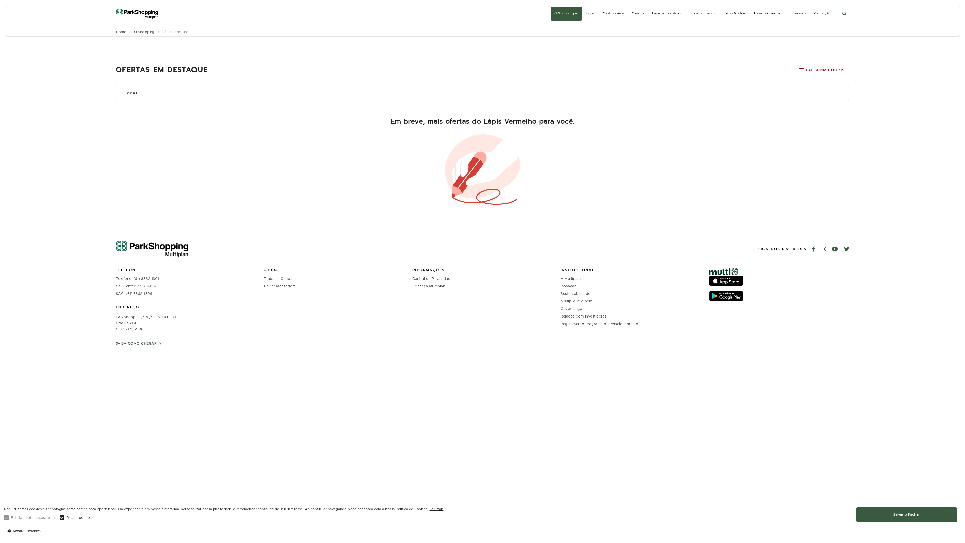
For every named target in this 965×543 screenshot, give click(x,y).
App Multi (734, 13)
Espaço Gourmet (768, 13)
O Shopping (564, 13)
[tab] (131, 93)
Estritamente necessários (33, 518)
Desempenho (78, 518)
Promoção (822, 13)
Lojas (590, 13)
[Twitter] (846, 250)
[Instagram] (824, 250)
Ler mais (437, 509)
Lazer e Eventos (665, 13)
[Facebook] (813, 250)
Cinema (638, 13)
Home (121, 32)
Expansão (798, 13)
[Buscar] (844, 14)
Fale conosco (702, 13)
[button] (566, 14)
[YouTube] (835, 250)
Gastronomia (613, 13)
